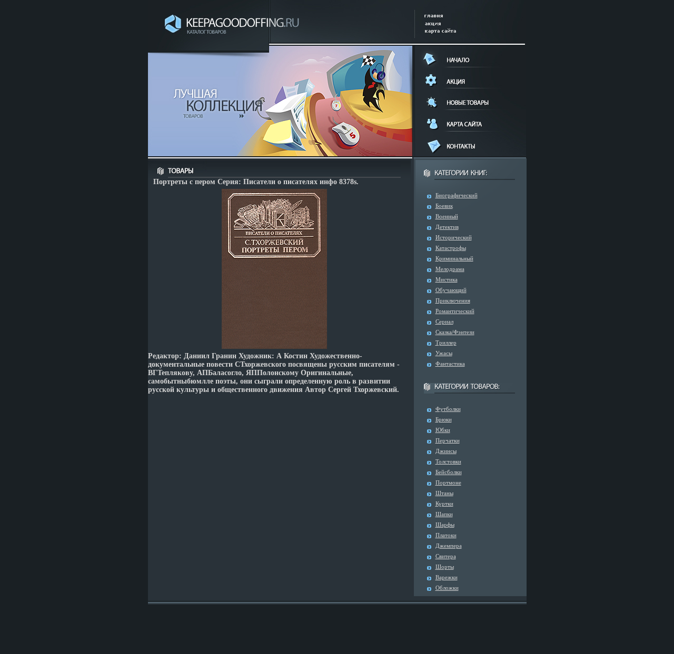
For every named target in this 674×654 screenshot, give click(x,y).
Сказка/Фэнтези (454, 332)
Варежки (446, 577)
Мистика (446, 279)
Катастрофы (450, 248)
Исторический (453, 237)
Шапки (444, 514)
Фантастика (450, 363)
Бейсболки (448, 472)
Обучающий (451, 290)
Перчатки (447, 440)
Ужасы (443, 353)
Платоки (446, 535)
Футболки (448, 409)
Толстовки (448, 461)
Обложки (447, 588)
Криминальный (454, 258)
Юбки (442, 430)
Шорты (444, 567)
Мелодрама (449, 269)
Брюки (443, 419)
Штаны (444, 493)
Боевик (444, 206)
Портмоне (448, 482)
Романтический (454, 311)
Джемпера (448, 545)
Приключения (452, 300)
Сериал (444, 321)
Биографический (456, 195)
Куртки (444, 503)
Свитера (445, 556)
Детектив (447, 227)
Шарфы (444, 524)
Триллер (446, 342)
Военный (446, 216)
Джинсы (446, 451)
